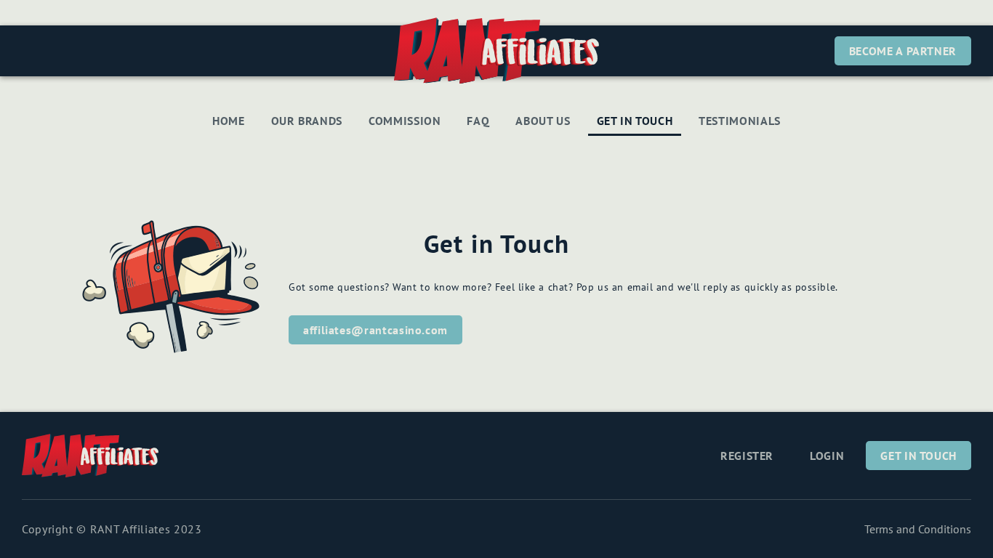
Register (746, 455)
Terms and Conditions (917, 529)
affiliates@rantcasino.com (375, 330)
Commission (405, 120)
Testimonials (740, 120)
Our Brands (306, 120)
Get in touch (635, 120)
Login (827, 455)
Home (228, 120)
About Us (542, 120)
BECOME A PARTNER (903, 51)
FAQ (478, 120)
